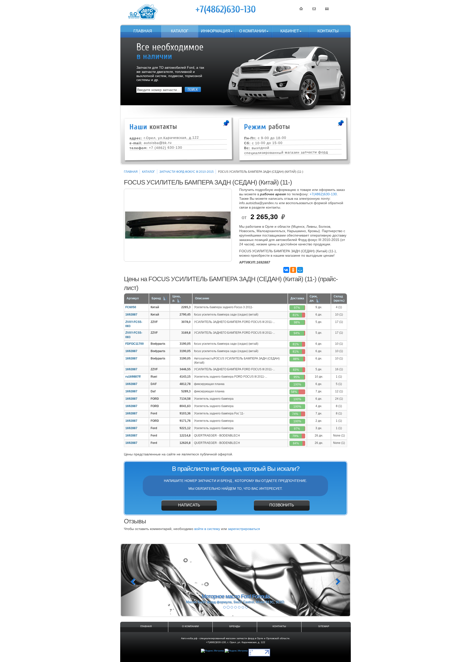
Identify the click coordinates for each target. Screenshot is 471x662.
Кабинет (289, 31)
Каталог (179, 31)
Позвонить (281, 505)
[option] (178, 225)
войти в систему (207, 529)
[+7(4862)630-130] (225, 9)
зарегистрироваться (244, 529)
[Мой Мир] (300, 270)
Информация (215, 31)
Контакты (328, 31)
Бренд (156, 298)
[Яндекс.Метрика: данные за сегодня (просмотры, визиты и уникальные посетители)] (212, 651)
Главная (142, 31)
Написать (189, 505)
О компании (252, 31)
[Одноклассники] (293, 270)
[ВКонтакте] (286, 270)
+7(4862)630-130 (323, 194)
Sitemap (323, 626)
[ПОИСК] (193, 89)
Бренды (234, 626)
